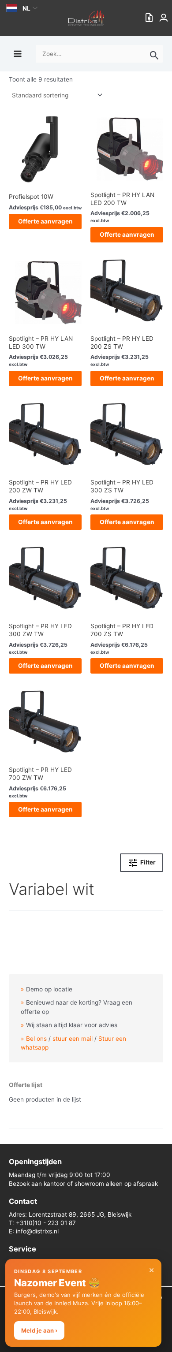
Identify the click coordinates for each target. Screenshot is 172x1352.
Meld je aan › (39, 1330)
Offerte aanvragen (45, 221)
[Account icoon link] (164, 18)
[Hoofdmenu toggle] (17, 53)
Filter (148, 863)
